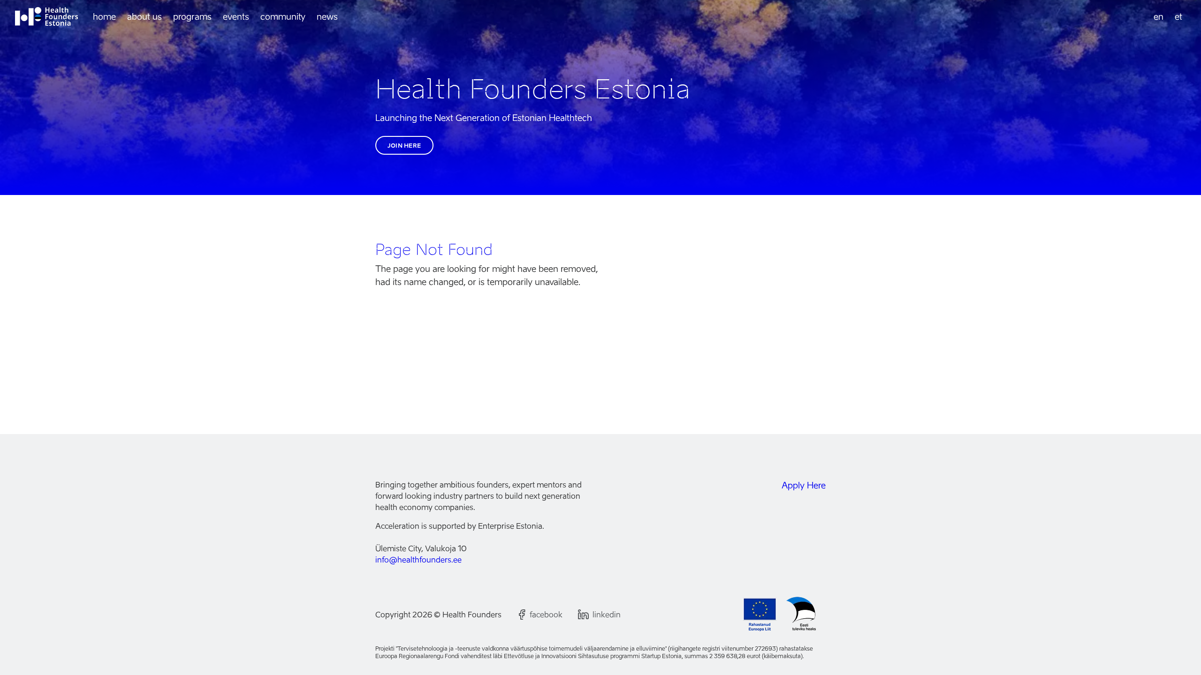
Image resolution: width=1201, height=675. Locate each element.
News (327, 17)
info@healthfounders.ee (418, 559)
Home (104, 17)
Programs (192, 17)
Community (282, 17)
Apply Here (804, 485)
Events (236, 17)
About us (144, 17)
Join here (404, 145)
